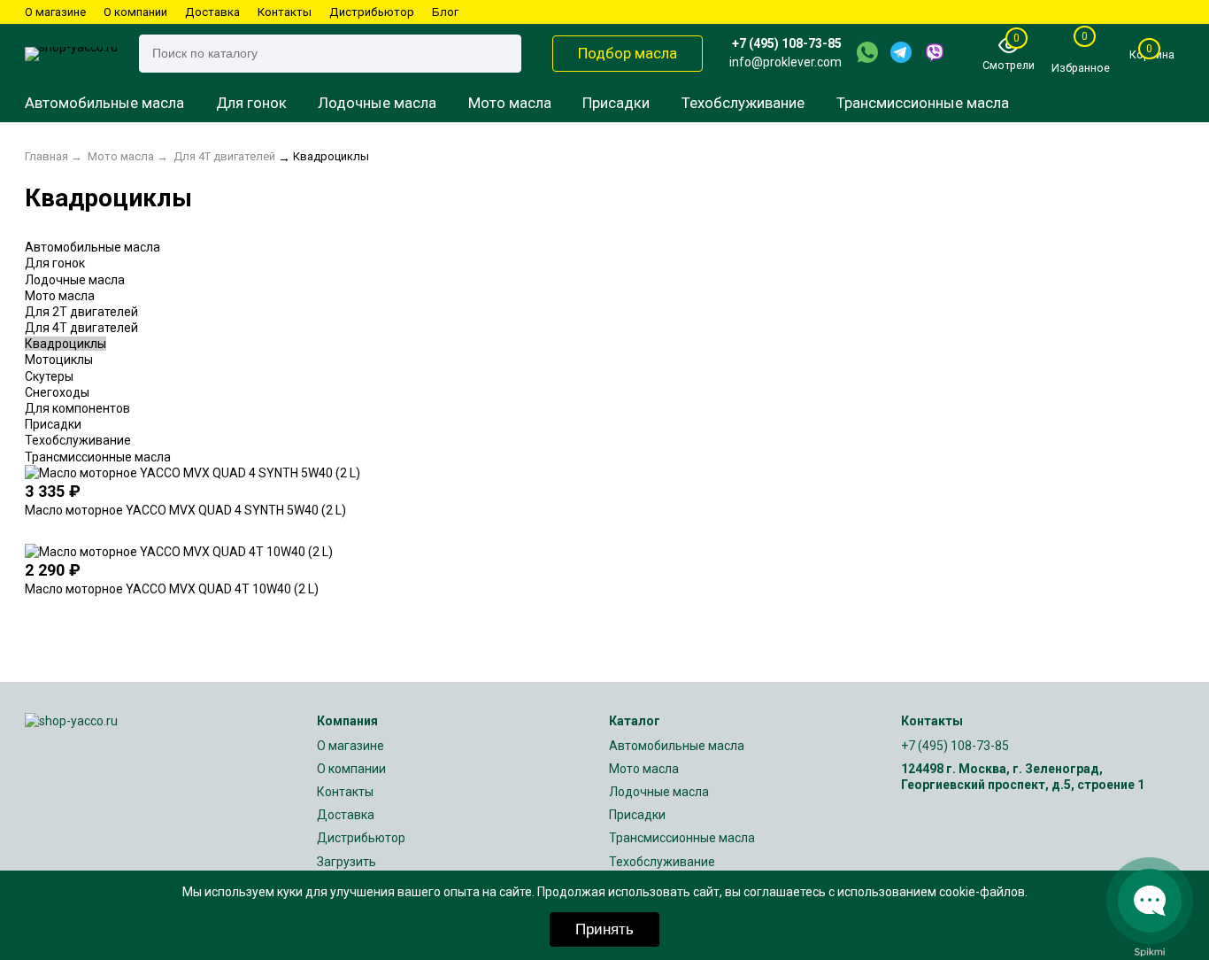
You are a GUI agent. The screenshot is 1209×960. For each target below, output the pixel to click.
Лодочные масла (377, 103)
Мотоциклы (59, 359)
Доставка (212, 12)
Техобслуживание (743, 103)
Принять (604, 929)
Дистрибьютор (371, 12)
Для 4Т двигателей (81, 328)
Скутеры (49, 376)
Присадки (616, 103)
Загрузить (346, 862)
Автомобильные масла (104, 103)
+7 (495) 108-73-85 (787, 43)
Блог (445, 12)
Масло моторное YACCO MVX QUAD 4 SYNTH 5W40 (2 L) (185, 510)
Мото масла (509, 103)
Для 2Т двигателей (81, 312)
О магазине (55, 12)
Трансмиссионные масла (922, 103)
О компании (135, 12)
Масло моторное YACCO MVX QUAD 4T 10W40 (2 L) (172, 589)
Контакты (285, 12)
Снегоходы (57, 392)
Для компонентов (77, 408)
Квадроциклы (65, 344)
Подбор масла (627, 53)
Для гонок (251, 103)
